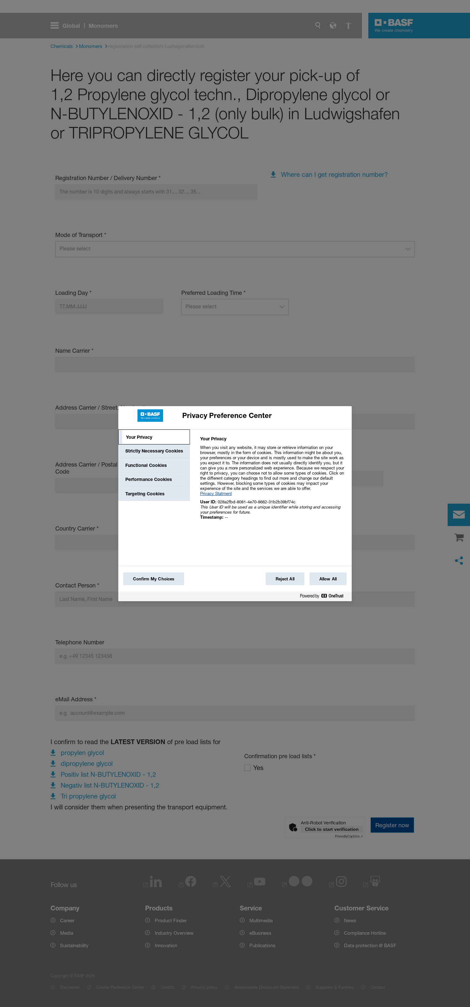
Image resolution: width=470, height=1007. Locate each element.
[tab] (154, 437)
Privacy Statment (216, 493)
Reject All (285, 578)
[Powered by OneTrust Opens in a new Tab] (324, 597)
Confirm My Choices (153, 578)
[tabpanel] (273, 481)
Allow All (328, 578)
